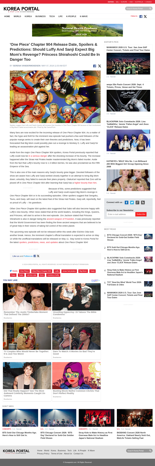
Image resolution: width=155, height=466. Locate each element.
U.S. (117, 2)
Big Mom (83, 271)
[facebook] (126, 202)
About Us (68, 454)
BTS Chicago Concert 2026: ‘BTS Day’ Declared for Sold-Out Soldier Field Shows (124, 237)
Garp (13, 275)
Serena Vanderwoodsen (26, 66)
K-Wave (84, 16)
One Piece (24, 271)
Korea (28, 16)
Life (60, 16)
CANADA (148, 2)
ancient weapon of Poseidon (60, 219)
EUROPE (124, 2)
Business (40, 16)
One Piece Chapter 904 (41, 271)
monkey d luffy (53, 275)
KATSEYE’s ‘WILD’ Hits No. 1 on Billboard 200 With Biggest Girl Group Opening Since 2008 (127, 164)
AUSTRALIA (139, 2)
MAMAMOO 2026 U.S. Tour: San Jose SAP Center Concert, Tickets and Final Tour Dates (124, 295)
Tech (52, 16)
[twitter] (132, 202)
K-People (71, 16)
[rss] (142, 202)
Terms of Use (56, 454)
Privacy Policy (43, 454)
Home (7, 16)
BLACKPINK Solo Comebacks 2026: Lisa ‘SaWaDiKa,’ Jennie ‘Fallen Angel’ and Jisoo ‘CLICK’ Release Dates (128, 124)
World (17, 16)
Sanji (92, 271)
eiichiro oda (31, 275)
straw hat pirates (69, 271)
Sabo (21, 275)
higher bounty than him (85, 183)
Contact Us (78, 454)
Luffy (57, 271)
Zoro (42, 275)
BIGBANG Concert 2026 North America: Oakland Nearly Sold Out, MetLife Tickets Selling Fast (134, 435)
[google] (137, 202)
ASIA (131, 2)
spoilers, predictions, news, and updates (38, 242)
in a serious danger (38, 156)
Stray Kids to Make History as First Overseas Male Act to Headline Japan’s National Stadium (125, 272)
